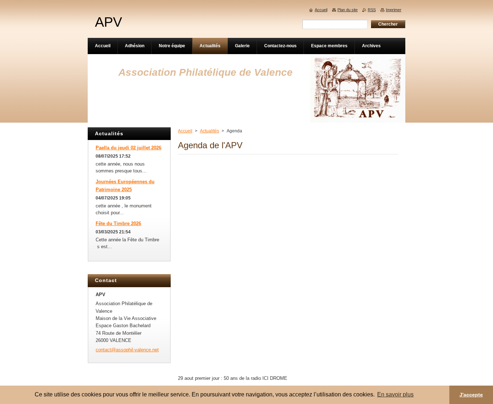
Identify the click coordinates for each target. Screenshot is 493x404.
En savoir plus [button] (395, 394)
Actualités (209, 131)
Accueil (185, 131)
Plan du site (347, 10)
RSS (372, 10)
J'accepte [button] (471, 395)
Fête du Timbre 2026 (118, 223)
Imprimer (393, 10)
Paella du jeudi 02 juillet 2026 (128, 147)
